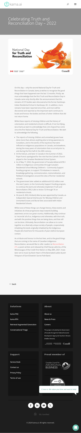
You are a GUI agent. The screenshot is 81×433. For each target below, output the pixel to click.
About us (48, 314)
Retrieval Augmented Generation (23, 324)
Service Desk (15, 362)
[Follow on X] (50, 405)
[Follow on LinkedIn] (37, 405)
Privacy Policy (15, 373)
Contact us (14, 367)
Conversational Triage (19, 330)
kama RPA (14, 319)
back (14, 284)
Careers (47, 324)
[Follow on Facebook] (30, 405)
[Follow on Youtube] (43, 405)
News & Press (49, 319)
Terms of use (15, 378)
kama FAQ (14, 314)
